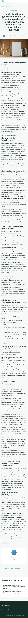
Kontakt (10, 609)
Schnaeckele (5, 605)
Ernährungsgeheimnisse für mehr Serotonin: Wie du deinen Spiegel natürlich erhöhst (14, 586)
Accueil (3, 6)
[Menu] (25, 1)
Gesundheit (8, 6)
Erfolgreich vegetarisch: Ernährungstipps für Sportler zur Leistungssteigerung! (13, 592)
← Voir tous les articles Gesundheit (10, 568)
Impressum (4, 609)
